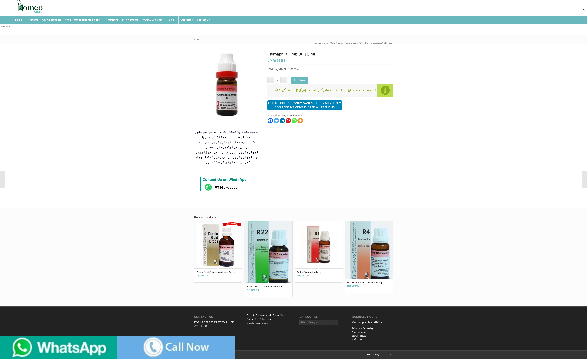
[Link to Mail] (390, 354)
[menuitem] (19, 20)
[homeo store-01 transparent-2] (29, 7)
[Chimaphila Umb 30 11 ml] (227, 84)
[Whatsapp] (294, 120)
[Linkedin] (282, 120)
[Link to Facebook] (386, 354)
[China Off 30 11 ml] (584, 179)
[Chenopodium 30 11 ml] (2, 179)
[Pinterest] (288, 120)
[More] (300, 120)
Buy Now (299, 80)
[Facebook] (270, 120)
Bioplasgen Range (257, 323)
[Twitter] (276, 120)
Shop (197, 39)
